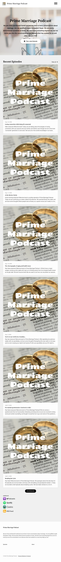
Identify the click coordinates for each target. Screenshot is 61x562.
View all (54, 62)
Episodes (5, 544)
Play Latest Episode (31, 41)
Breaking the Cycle (10, 478)
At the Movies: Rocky (11, 195)
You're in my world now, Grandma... (15, 337)
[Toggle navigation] (56, 3)
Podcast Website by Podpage (24, 556)
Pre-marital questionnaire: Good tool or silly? (18, 407)
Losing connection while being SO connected (18, 124)
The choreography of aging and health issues (18, 266)
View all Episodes (30, 491)
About (33, 544)
